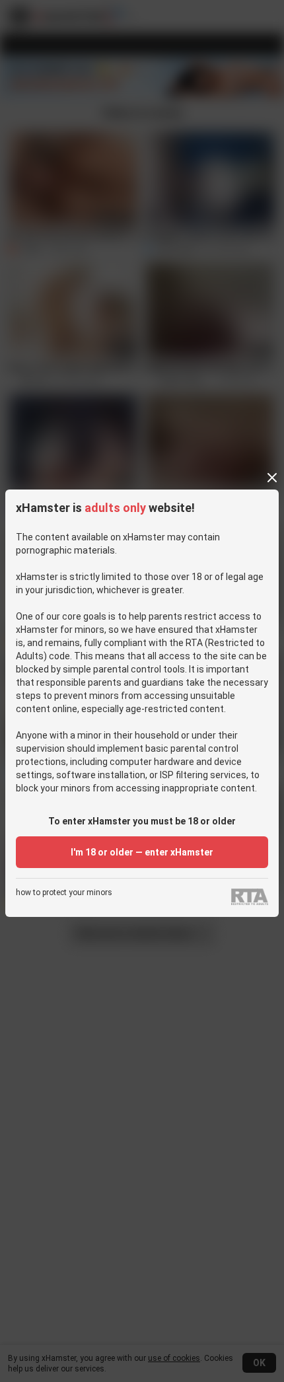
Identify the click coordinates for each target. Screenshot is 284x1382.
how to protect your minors (64, 893)
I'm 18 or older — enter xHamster (142, 852)
